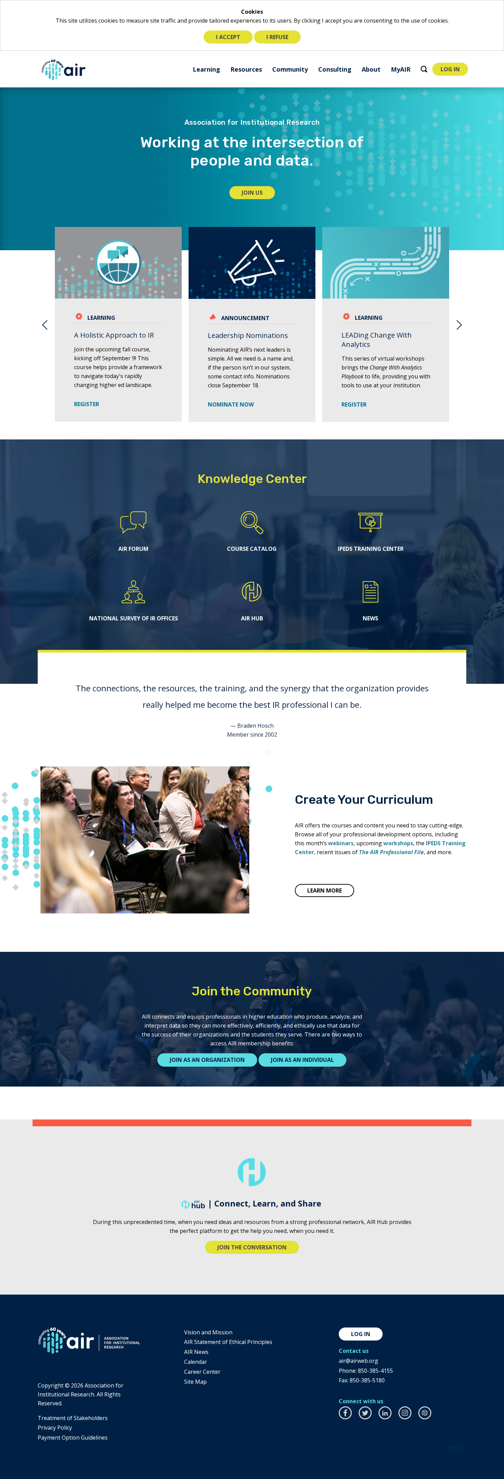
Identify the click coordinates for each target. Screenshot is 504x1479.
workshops (398, 843)
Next (459, 324)
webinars (340, 843)
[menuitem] (206, 69)
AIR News (196, 1352)
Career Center (202, 1371)
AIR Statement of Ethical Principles (228, 1342)
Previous (44, 324)
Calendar (195, 1362)
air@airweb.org (358, 1361)
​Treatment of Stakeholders (73, 1418)
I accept (228, 37)
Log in (360, 1334)
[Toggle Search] (424, 69)
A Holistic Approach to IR (114, 335)
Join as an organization (207, 1060)
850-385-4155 (375, 1370)
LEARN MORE (324, 890)
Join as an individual (302, 1060)
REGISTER (89, 404)
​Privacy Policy (55, 1427)
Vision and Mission (208, 1332)
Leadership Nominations (248, 335)
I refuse (277, 37)
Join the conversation (252, 1247)
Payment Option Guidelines (73, 1437)
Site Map (195, 1381)
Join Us (258, 194)
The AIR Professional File (391, 852)
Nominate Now (231, 404)
